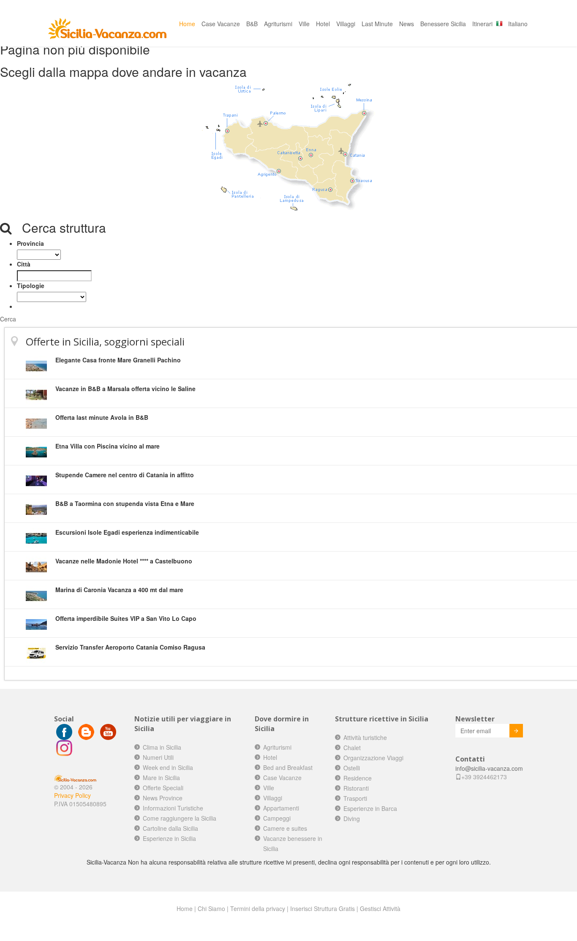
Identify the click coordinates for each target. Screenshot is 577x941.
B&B (252, 23)
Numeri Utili (158, 757)
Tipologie (30, 285)
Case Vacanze (220, 23)
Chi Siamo (211, 908)
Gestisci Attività (380, 908)
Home (187, 23)
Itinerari (482, 23)
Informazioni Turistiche (173, 808)
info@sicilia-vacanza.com (489, 768)
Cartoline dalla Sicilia (170, 828)
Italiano (518, 23)
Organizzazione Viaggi (373, 757)
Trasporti (355, 798)
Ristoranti (356, 788)
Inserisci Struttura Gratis (322, 908)
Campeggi (277, 818)
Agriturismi (278, 23)
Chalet (352, 747)
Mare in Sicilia (161, 777)
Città (23, 264)
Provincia (30, 243)
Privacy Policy (72, 795)
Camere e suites (285, 828)
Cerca (8, 319)
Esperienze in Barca (370, 808)
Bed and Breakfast (288, 767)
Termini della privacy (257, 908)
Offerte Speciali (163, 787)
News (406, 23)
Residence (357, 778)
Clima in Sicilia (162, 747)
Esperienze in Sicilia (169, 838)
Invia (516, 730)
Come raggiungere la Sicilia (179, 818)
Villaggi (345, 23)
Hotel (323, 23)
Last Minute (377, 23)
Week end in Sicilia (168, 767)
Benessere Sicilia (443, 23)
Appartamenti (281, 808)
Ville (304, 23)
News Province (162, 798)
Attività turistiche (365, 737)
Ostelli (351, 768)
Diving (351, 818)
